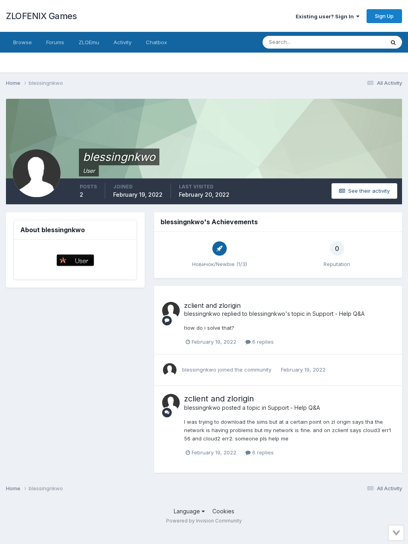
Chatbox (156, 42)
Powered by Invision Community (204, 521)
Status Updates (355, 42)
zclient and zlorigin (212, 305)
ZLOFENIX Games (41, 16)
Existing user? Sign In (326, 16)
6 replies (262, 342)
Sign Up (384, 16)
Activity (122, 42)
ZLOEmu (88, 42)
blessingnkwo (202, 313)
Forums (55, 42)
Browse (22, 42)
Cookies (223, 511)
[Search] (393, 42)
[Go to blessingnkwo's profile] (171, 310)
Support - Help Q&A (338, 313)
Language (188, 511)
